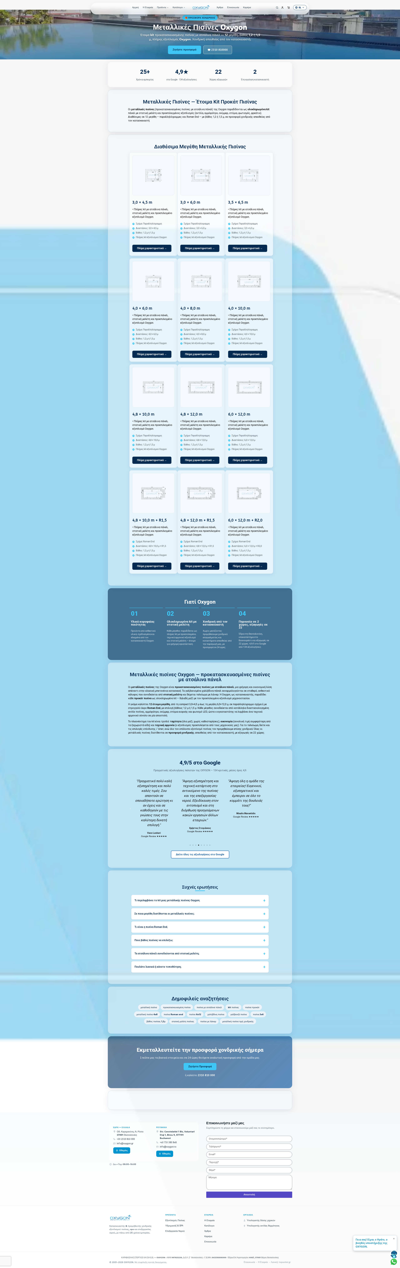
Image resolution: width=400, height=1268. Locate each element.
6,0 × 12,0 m (239, 414)
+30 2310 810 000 (126, 1139)
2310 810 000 (206, 1075)
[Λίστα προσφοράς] (289, 7)
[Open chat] (394, 1254)
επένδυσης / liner (153, 728)
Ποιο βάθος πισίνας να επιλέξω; (154, 940)
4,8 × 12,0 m (191, 414)
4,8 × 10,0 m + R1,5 (149, 520)
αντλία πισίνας (136, 711)
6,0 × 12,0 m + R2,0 (245, 520)
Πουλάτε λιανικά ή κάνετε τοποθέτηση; (158, 966)
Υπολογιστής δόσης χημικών (261, 1220)
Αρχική (135, 7)
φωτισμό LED (200, 711)
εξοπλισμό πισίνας (201, 728)
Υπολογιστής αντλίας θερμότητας (263, 1225)
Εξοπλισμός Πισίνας (175, 1220)
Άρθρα (220, 7)
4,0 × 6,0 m (142, 308)
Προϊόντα (161, 7)
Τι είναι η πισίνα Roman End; (151, 926)
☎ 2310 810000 (218, 49)
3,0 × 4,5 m (142, 202)
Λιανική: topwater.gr (281, 1262)
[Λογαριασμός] (282, 7)
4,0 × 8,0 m (190, 308)
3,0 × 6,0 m (190, 202)
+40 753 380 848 (168, 1142)
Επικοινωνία (233, 7)
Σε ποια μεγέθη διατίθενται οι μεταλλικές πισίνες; (164, 913)
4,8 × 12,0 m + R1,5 (197, 520)
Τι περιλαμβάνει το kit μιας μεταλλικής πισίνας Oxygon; (167, 900)
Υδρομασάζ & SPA (174, 1225)
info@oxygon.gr (125, 1143)
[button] (130, 808)
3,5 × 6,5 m (238, 202)
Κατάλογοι (178, 7)
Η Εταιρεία (148, 7)
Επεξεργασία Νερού (175, 1231)
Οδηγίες (123, 1150)
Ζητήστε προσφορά (184, 49)
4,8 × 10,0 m (143, 414)
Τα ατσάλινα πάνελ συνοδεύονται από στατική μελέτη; (167, 953)
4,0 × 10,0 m (239, 308)
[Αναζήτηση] (276, 7)
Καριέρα (247, 7)
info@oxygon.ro (168, 1146)
